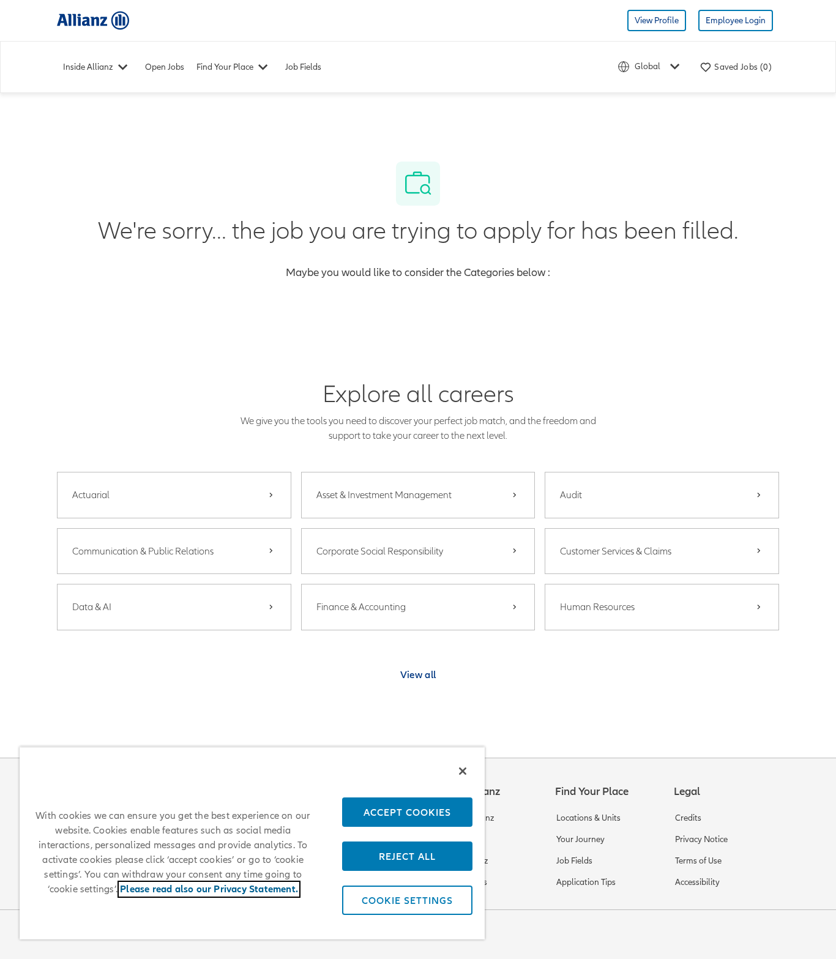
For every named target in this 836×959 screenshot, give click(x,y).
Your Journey (580, 839)
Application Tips (586, 882)
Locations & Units (588, 818)
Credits (688, 818)
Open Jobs (164, 67)
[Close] (462, 771)
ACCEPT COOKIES (407, 812)
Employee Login (736, 20)
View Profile (657, 20)
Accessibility (697, 882)
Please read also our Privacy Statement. (209, 889)
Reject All (407, 856)
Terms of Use (698, 861)
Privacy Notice (701, 839)
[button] (418, 674)
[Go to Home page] (93, 19)
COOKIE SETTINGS (407, 900)
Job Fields (303, 67)
